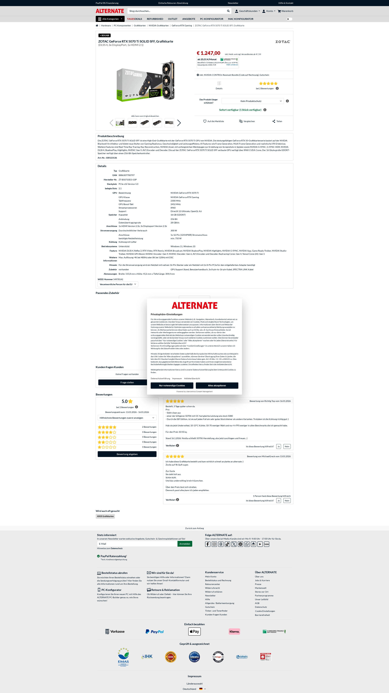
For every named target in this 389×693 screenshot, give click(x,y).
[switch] (289, 19)
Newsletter (233, 3)
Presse (258, 584)
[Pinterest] (240, 543)
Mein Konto (210, 576)
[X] (234, 543)
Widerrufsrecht (212, 588)
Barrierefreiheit (262, 615)
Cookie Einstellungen (265, 611)
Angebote (188, 18)
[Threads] (221, 543)
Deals (134, 18)
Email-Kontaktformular (174, 580)
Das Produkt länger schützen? (209, 101)
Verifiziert (170, 445)
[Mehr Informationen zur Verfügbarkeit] (264, 110)
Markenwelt (260, 588)
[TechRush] (253, 543)
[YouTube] (260, 543)
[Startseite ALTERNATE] (110, 10)
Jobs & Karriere (262, 580)
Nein (287, 446)
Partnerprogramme (264, 595)
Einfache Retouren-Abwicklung (173, 3)
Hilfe (281, 3)
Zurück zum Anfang (194, 528)
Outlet (172, 18)
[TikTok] (227, 543)
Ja (279, 446)
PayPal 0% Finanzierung (107, 3)
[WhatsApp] (247, 543)
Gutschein (210, 607)
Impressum (194, 676)
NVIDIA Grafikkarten (159, 25)
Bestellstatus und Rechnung (218, 580)
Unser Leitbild (261, 599)
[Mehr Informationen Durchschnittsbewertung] (277, 88)
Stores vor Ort (261, 591)
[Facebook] (207, 543)
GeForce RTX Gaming (182, 25)
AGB (257, 603)
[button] (111, 123)
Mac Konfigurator (240, 18)
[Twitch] (266, 543)
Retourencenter (212, 584)
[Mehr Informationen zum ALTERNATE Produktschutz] (287, 101)
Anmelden (184, 543)
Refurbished (155, 18)
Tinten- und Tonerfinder (216, 610)
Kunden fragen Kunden (216, 614)
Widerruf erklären (213, 591)
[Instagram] (214, 543)
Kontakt (289, 3)
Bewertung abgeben (127, 454)
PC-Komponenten (122, 25)
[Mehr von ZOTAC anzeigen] (283, 43)
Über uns (259, 576)
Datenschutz (117, 548)
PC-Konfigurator (211, 18)
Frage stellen (127, 382)
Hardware (106, 25)
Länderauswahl (195, 683)
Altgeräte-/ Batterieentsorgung (219, 603)
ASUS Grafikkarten (105, 516)
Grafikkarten (140, 25)
